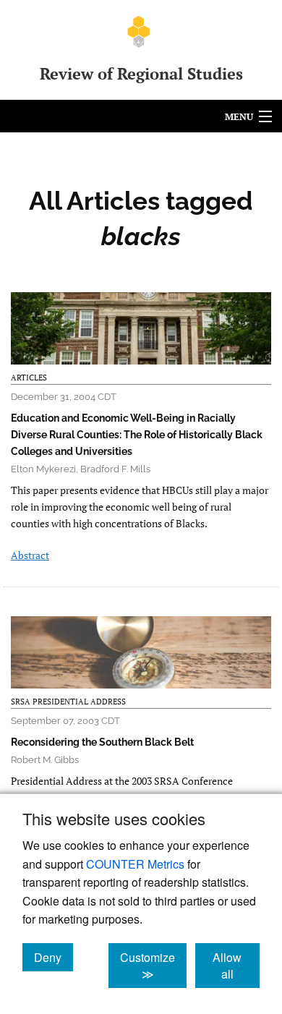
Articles (29, 377)
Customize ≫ (153, 965)
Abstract (30, 555)
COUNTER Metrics (135, 864)
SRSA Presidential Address (68, 701)
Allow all (236, 965)
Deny (53, 957)
